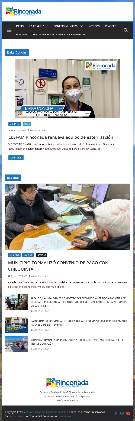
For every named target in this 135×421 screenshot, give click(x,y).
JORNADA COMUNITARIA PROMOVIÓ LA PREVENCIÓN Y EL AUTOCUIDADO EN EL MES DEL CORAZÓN (78, 341)
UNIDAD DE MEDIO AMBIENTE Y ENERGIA (57, 34)
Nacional (28, 255)
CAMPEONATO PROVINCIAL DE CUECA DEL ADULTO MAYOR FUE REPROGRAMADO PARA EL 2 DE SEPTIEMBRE (79, 322)
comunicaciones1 (39, 130)
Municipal (15, 124)
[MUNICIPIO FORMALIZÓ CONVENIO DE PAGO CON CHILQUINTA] (67, 217)
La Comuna (36, 26)
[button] (46, 26)
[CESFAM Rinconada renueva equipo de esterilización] (67, 88)
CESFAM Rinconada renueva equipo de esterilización (60, 137)
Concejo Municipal (66, 26)
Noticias (94, 26)
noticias (41, 255)
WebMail (21, 34)
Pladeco (111, 26)
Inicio (20, 26)
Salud (27, 124)
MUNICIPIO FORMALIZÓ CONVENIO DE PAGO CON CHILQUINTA (58, 266)
